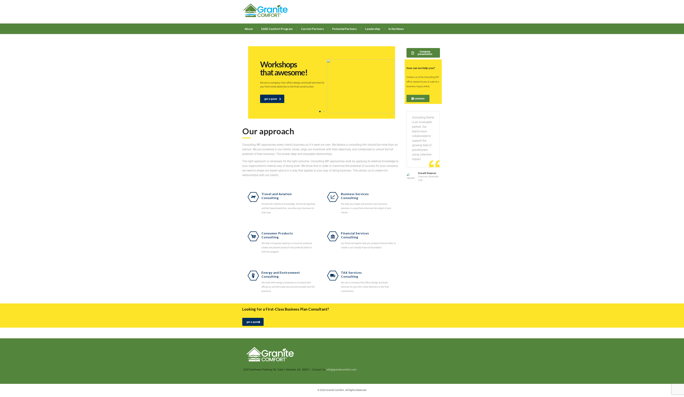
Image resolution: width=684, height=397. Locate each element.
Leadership (372, 28)
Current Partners (312, 28)
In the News (396, 28)
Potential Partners (344, 28)
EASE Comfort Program (277, 28)
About (249, 28)
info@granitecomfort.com (341, 369)
